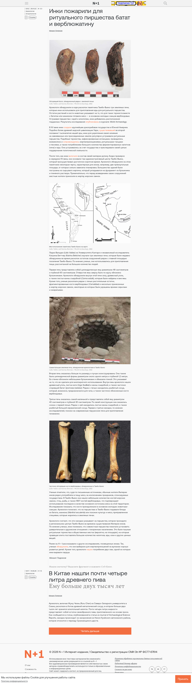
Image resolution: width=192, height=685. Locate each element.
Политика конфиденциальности (14, 681)
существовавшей (107, 130)
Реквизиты (119, 672)
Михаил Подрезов (55, 31)
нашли (90, 549)
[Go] (26, 3)
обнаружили (62, 546)
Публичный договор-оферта (126, 663)
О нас (28, 665)
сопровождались (71, 142)
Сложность (30, 669)
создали (67, 127)
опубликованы (92, 122)
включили (73, 156)
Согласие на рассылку (123, 669)
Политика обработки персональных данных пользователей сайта (138, 659)
